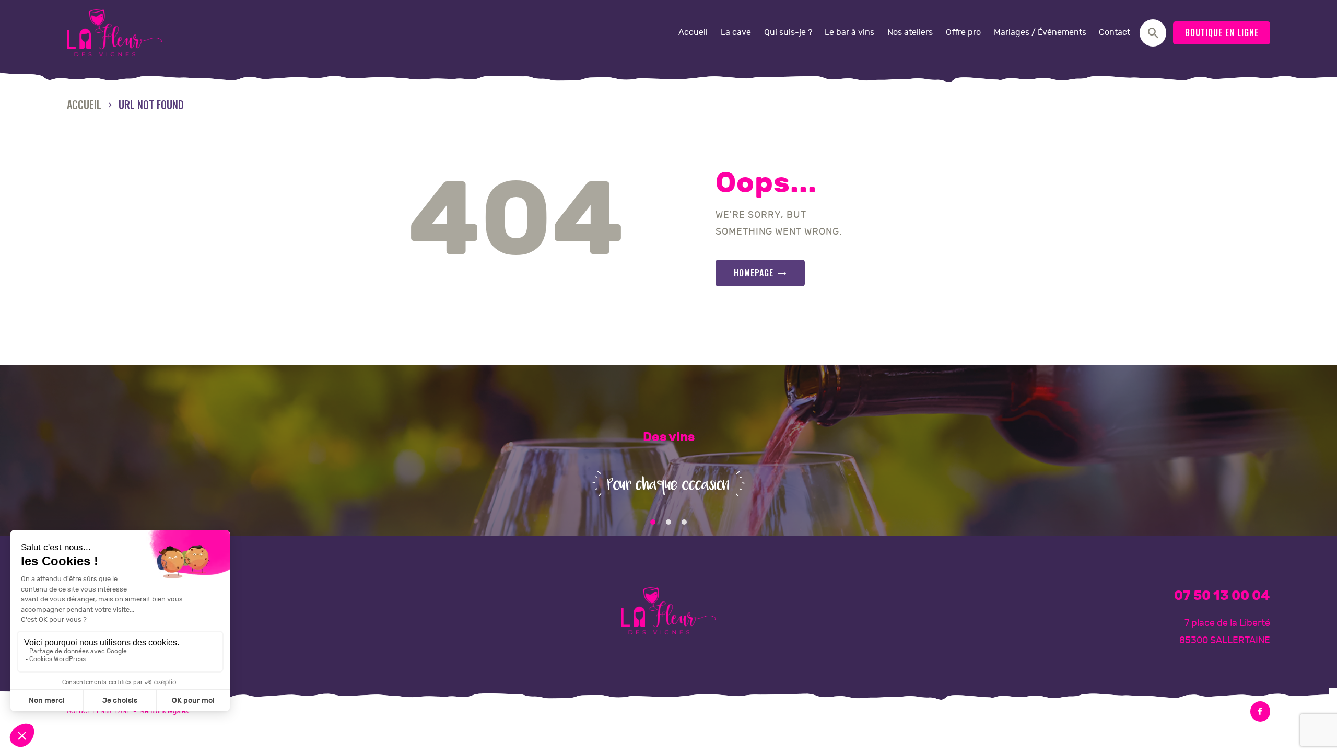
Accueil (84, 105)
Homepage (753, 273)
